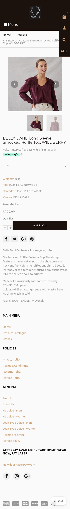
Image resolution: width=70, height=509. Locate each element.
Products (21, 34)
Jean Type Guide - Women (19, 428)
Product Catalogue (14, 333)
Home (7, 34)
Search (7, 398)
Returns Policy (12, 371)
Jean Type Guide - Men (17, 422)
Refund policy (11, 440)
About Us (8, 404)
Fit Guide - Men (12, 410)
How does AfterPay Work (19, 464)
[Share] (6, 239)
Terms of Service (14, 434)
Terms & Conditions (15, 365)
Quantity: (8, 218)
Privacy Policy (11, 359)
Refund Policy (11, 377)
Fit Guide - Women (15, 416)
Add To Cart (40, 225)
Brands (7, 339)
